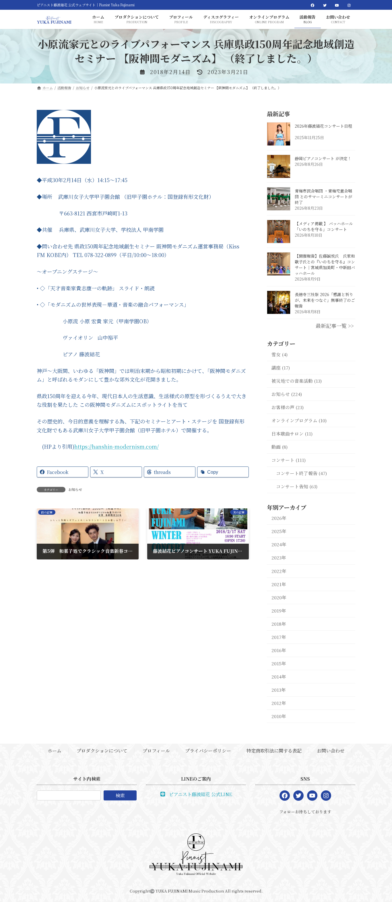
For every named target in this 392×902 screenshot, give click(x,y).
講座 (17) (280, 367)
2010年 (278, 716)
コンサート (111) (288, 460)
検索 (120, 795)
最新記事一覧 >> (335, 326)
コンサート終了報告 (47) (301, 473)
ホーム (54, 750)
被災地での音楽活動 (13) (296, 381)
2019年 (278, 610)
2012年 (278, 703)
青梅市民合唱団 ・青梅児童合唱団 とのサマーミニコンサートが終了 (323, 196)
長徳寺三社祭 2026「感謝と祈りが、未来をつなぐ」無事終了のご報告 (325, 300)
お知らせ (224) (286, 394)
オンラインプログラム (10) (299, 420)
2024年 (278, 544)
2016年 (278, 650)
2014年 (278, 676)
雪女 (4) (279, 354)
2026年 (278, 518)
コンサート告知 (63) (297, 486)
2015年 (278, 663)
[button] (196, 793)
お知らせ (75, 489)
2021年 (278, 584)
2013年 (278, 690)
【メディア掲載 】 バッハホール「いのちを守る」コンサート (324, 226)
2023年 (278, 558)
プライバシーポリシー (208, 750)
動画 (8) (279, 447)
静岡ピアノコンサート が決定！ (323, 159)
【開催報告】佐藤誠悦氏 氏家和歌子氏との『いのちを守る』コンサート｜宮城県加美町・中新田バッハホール (325, 264)
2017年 (278, 637)
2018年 (278, 624)
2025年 (278, 531)
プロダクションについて (102, 750)
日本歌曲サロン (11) (292, 433)
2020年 (278, 597)
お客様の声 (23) (287, 407)
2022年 (278, 571)
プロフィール (156, 750)
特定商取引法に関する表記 (274, 750)
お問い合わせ (330, 750)
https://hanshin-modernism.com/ (116, 446)
